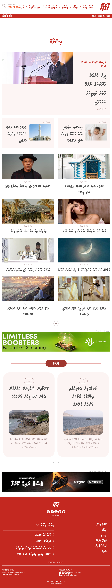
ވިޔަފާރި (65, 7)
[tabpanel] (83, 414)
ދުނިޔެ (104, 551)
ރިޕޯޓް (75, 7)
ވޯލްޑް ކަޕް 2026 (43, 535)
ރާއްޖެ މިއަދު (88, 7)
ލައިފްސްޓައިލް (35, 7)
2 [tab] (58, 462)
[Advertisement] (56, 341)
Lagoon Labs (58, 583)
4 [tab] (53, 462)
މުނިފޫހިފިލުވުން (51, 7)
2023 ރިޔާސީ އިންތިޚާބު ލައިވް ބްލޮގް (34, 554)
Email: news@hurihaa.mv (68, 575)
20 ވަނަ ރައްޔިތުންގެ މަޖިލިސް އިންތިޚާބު (34, 548)
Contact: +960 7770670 (10, 575)
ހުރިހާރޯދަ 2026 (44, 541)
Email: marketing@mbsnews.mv (13, 573)
